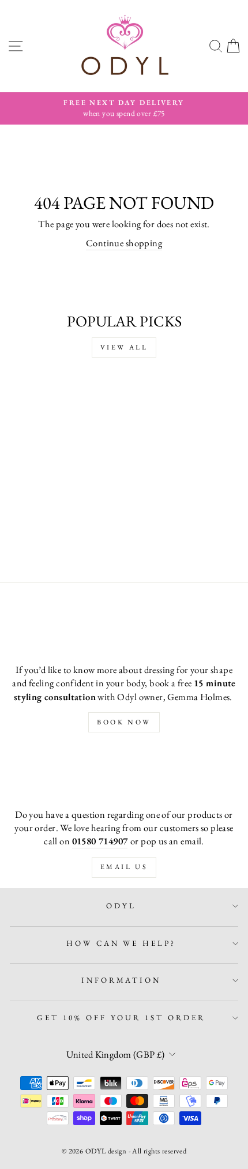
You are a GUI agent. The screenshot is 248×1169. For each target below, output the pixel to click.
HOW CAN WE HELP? (121, 943)
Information (121, 980)
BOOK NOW (124, 722)
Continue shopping (124, 242)
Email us (124, 866)
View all (124, 347)
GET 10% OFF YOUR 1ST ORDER (121, 1018)
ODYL (121, 906)
